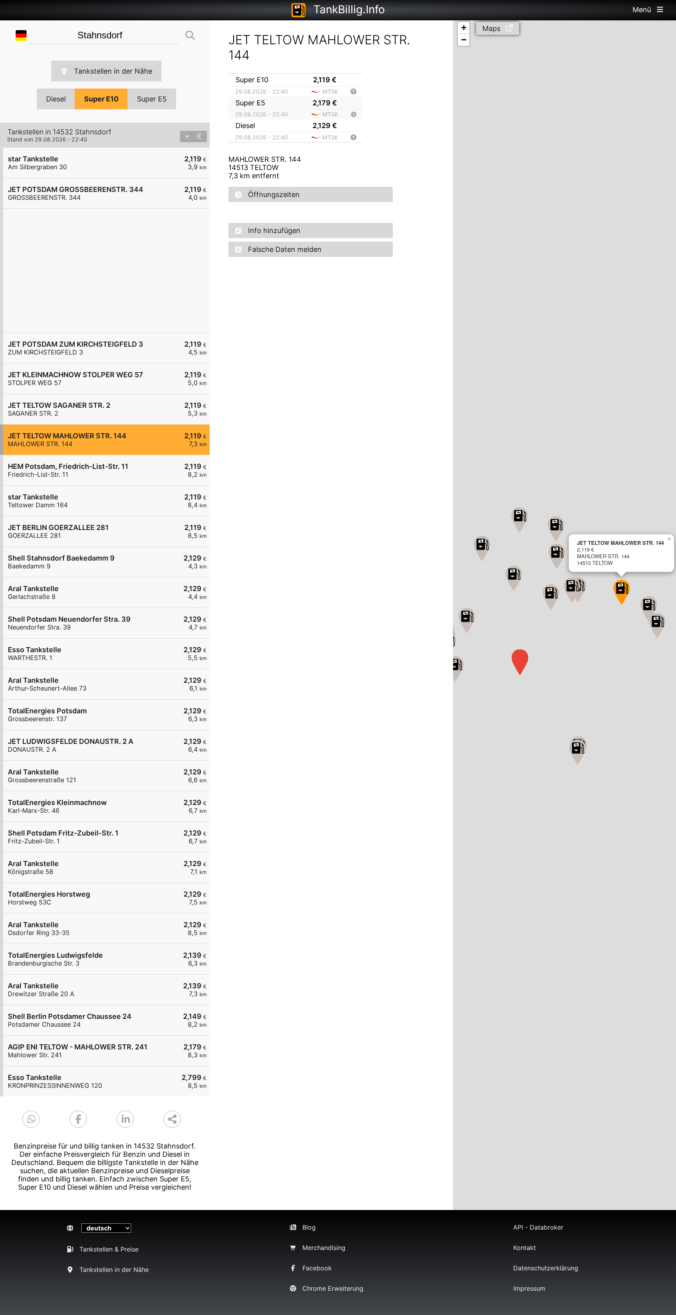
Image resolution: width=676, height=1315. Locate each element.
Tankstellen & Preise (108, 1249)
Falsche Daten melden (285, 249)
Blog (309, 1227)
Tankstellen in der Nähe (113, 71)
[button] (455, 669)
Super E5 (152, 99)
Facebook (317, 1268)
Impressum (529, 1288)
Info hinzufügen (274, 230)
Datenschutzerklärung (545, 1268)
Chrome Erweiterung (332, 1288)
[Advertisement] (110, 271)
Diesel (56, 99)
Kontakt (524, 1248)
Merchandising (323, 1248)
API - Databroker (538, 1227)
